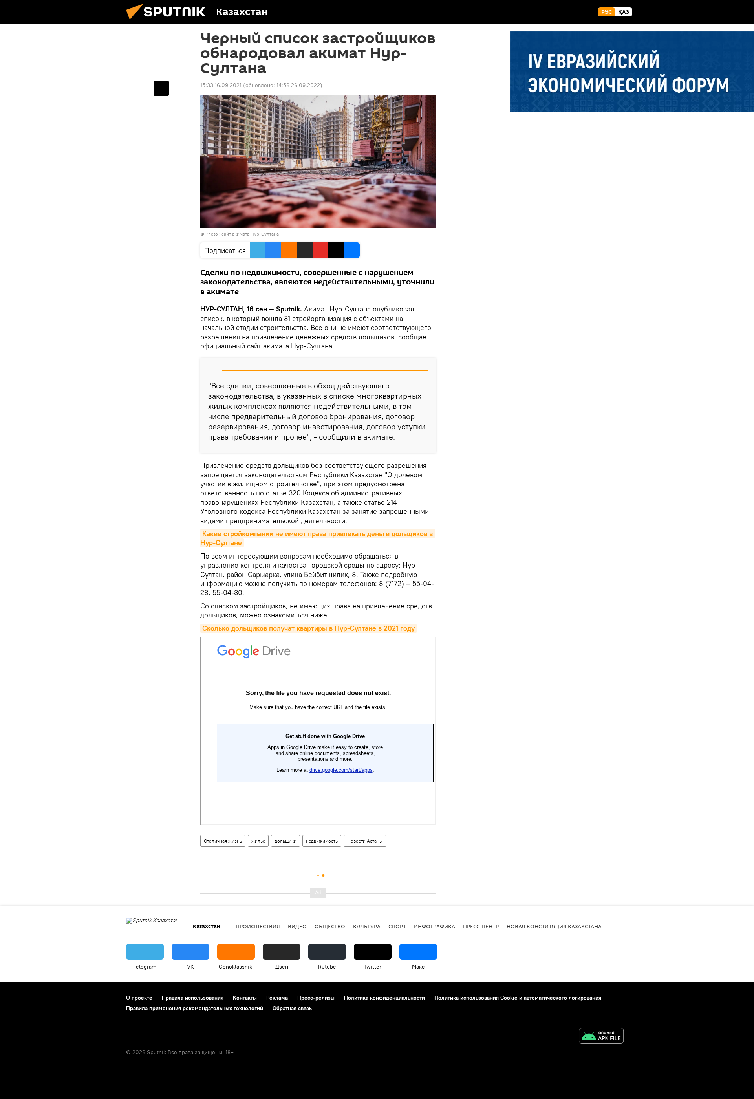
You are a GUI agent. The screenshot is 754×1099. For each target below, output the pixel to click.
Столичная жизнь (223, 841)
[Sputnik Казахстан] (169, 21)
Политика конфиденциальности (384, 997)
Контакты (245, 997)
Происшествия (258, 926)
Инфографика (434, 926)
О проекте (139, 997)
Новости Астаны (365, 841)
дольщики (285, 841)
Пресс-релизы (316, 997)
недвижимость (322, 841)
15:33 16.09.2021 (221, 85)
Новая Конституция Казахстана (554, 926)
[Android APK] (601, 1037)
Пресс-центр (481, 926)
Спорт (397, 926)
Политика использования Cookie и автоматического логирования (517, 997)
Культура (367, 926)
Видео (297, 926)
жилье (258, 841)
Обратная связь (292, 1008)
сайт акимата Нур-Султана (250, 234)
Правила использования (192, 997)
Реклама (277, 997)
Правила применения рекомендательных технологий (194, 1008)
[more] (161, 88)
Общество (330, 926)
